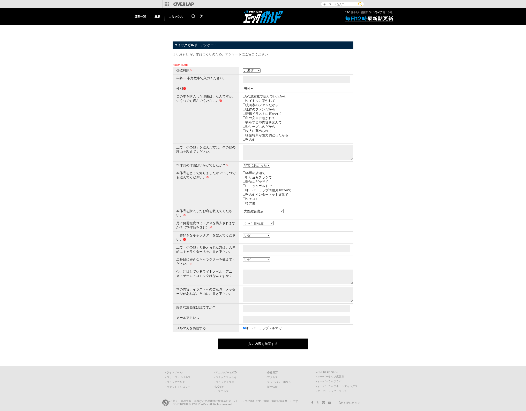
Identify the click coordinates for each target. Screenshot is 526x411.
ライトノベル (174, 372)
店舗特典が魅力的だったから (267, 135)
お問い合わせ (352, 403)
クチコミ (252, 199)
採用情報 (272, 387)
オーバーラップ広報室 (330, 376)
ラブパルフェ (223, 391)
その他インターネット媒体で (267, 194)
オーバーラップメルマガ (264, 328)
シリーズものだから (260, 126)
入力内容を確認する (263, 344)
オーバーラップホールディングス (337, 386)
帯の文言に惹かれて (260, 118)
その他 (250, 139)
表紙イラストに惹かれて (264, 113)
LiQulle (219, 386)
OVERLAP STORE (328, 372)
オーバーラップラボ (329, 381)
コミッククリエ (224, 382)
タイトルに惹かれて (260, 100)
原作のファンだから (260, 109)
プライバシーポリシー (280, 382)
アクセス (272, 377)
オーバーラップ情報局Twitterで (268, 190)
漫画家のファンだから (262, 105)
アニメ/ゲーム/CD (226, 372)
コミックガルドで (259, 186)
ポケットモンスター (178, 387)
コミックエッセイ (226, 377)
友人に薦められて (259, 131)
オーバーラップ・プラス (332, 391)
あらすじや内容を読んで (264, 122)
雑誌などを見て (257, 181)
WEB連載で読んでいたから (266, 96)
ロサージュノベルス (178, 377)
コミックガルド (175, 382)
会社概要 (272, 372)
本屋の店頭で (255, 173)
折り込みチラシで (259, 177)
